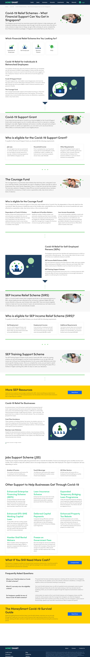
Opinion (28, 656)
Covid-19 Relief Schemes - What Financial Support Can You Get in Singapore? (33, 6)
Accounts (52, 2)
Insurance (44, 2)
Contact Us (82, 648)
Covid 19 (12, 6)
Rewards (74, 2)
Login (83, 2)
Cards (32, 2)
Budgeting (28, 654)
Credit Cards (8, 652)
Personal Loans (9, 656)
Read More (75, 392)
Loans (37, 2)
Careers (74, 648)
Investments (61, 2)
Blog (68, 2)
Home (6, 6)
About (66, 648)
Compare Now (75, 562)
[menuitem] (32, 2)
